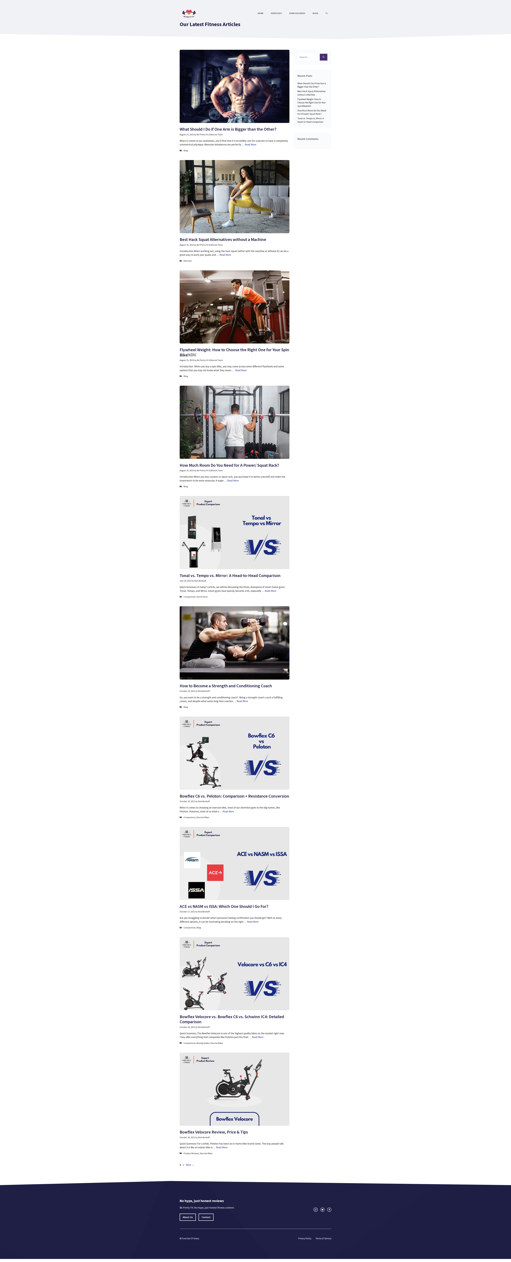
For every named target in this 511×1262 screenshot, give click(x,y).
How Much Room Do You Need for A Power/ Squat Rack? (229, 465)
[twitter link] (322, 1210)
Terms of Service (323, 1238)
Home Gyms (202, 596)
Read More (250, 144)
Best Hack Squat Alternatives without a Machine (223, 239)
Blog (315, 13)
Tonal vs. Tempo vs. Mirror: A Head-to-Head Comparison (230, 575)
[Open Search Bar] (326, 13)
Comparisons (190, 596)
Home (260, 13)
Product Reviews (191, 1153)
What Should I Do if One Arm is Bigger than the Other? (228, 129)
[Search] (323, 57)
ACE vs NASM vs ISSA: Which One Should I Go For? (224, 906)
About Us (188, 1217)
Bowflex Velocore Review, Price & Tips (214, 1132)
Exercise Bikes (297, 13)
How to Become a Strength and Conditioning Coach (226, 685)
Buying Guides (203, 1043)
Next (190, 1164)
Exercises (276, 13)
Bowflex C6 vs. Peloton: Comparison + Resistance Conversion (234, 796)
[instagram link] (316, 1210)
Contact (206, 1217)
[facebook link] (329, 1210)
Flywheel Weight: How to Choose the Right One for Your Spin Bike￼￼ (234, 352)
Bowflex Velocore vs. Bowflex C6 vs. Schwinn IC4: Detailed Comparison (232, 1019)
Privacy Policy (304, 1238)
